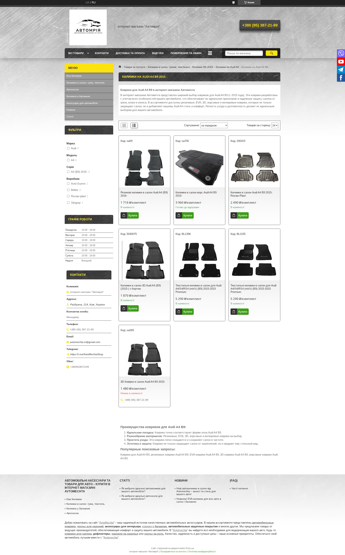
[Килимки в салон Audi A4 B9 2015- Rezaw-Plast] (254, 167)
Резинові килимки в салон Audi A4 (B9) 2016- (144, 194)
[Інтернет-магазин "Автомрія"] (88, 26)
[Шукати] (271, 53)
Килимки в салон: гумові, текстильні (169, 67)
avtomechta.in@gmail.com (85, 342)
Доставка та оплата (130, 53)
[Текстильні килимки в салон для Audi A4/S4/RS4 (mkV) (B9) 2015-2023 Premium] (199, 260)
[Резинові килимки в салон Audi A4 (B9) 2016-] (144, 167)
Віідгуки (158, 53)
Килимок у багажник (78, 508)
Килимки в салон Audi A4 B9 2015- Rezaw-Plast (251, 194)
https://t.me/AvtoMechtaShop (86, 354)
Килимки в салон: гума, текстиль (85, 82)
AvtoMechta (106, 522)
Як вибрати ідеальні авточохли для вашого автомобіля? (142, 497)
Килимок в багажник (78, 96)
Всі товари (76, 53)
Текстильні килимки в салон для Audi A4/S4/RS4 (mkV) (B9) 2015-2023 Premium (198, 288)
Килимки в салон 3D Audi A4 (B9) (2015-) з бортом (141, 287)
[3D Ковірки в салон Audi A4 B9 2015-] (144, 357)
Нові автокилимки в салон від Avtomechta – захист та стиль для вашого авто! (196, 491)
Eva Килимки (74, 75)
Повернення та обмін (186, 53)
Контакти (102, 53)
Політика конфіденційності (202, 551)
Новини (70, 109)
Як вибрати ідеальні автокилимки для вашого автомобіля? (143, 490)
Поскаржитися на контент (173, 551)
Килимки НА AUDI (202, 67)
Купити (132, 215)
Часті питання (240, 488)
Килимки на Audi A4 (227, 67)
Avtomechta (180, 530)
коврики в (154, 526)
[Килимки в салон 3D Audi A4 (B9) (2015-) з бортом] (144, 260)
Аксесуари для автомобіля (82, 103)
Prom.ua (190, 548)
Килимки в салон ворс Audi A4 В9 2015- (196, 194)
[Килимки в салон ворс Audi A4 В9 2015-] (199, 167)
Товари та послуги (134, 67)
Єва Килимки (74, 499)
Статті (69, 116)
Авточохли (72, 89)
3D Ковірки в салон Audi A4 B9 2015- (143, 381)
